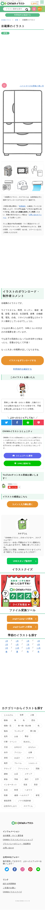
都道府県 (7, 801)
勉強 (6, 731)
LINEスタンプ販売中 (22, 561)
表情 (6, 758)
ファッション (23, 768)
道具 (6, 736)
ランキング (19, 731)
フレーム (18, 763)
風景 (6, 763)
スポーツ (30, 758)
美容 (36, 785)
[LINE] (28, 422)
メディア (28, 774)
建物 (6, 774)
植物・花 (7, 726)
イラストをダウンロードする (22, 360)
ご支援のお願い (9, 888)
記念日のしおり (10, 806)
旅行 (26, 779)
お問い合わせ (8, 848)
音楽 (25, 785)
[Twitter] (6, 422)
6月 (17, 645)
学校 (16, 779)
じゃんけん (8, 715)
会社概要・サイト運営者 (13, 836)
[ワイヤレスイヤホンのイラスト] (37, 170)
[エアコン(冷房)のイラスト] (37, 185)
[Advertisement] (22, 59)
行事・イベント (10, 742)
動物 (6, 720)
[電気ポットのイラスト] (8, 170)
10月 (17, 648)
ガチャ (40, 8)
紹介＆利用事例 (9, 884)
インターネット (10, 785)
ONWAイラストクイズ (12, 892)
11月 (28, 648)
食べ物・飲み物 (24, 726)
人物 (32, 715)
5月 (6, 645)
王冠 (6, 747)
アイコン (18, 752)
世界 (22, 715)
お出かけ (18, 747)
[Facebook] (17, 422)
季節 (26, 736)
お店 (16, 774)
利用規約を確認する (22, 15)
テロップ (7, 768)
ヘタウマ (28, 790)
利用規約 (22, 206)
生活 (6, 790)
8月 (38, 645)
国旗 (37, 768)
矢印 (6, 752)
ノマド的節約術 (24, 801)
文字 (37, 779)
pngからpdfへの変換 (22, 627)
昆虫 (33, 720)
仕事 (30, 752)
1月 (6, 641)
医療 (6, 795)
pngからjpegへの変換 (23, 619)
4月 (38, 641)
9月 (6, 648)
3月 (27, 641)
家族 (6, 779)
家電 (37, 795)
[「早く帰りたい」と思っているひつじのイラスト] (22, 185)
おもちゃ (32, 747)
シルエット (33, 763)
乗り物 (33, 731)
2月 (17, 641)
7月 (27, 645)
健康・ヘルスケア (21, 795)
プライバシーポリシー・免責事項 (17, 844)
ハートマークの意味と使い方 (32, 86)
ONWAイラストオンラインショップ (18, 840)
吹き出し (27, 742)
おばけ (17, 758)
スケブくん (28, 806)
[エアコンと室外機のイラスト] (8, 185)
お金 (16, 736)
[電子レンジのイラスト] (22, 170)
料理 (16, 790)
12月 (38, 648)
